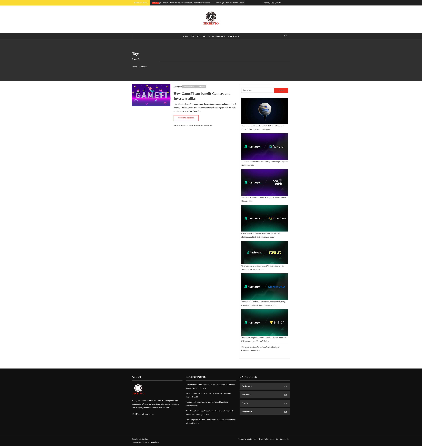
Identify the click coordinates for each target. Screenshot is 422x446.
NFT (192, 36)
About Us (274, 439)
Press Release (219, 36)
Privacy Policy (263, 439)
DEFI (198, 36)
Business (246, 394)
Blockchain (189, 86)
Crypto (206, 36)
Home (185, 36)
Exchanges (247, 386)
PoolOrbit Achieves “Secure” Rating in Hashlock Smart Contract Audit (212, 3)
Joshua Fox (208, 125)
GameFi (201, 86)
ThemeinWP (154, 442)
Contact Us (233, 36)
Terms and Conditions (247, 439)
